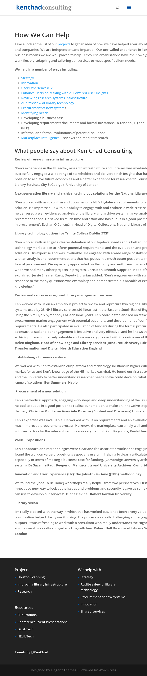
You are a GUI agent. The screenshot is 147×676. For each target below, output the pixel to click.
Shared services (93, 611)
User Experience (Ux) (37, 88)
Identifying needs (34, 113)
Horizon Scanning (31, 577)
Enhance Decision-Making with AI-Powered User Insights (64, 93)
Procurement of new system (43, 108)
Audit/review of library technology (47, 103)
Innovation (29, 83)
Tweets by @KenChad (31, 652)
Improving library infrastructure (42, 584)
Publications (27, 615)
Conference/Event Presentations (42, 622)
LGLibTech (25, 629)
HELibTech (25, 636)
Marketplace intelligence (40, 138)
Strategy (27, 78)
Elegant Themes (63, 670)
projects (64, 44)
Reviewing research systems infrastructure (54, 98)
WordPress (107, 670)
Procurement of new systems (103, 597)
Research (24, 591)
